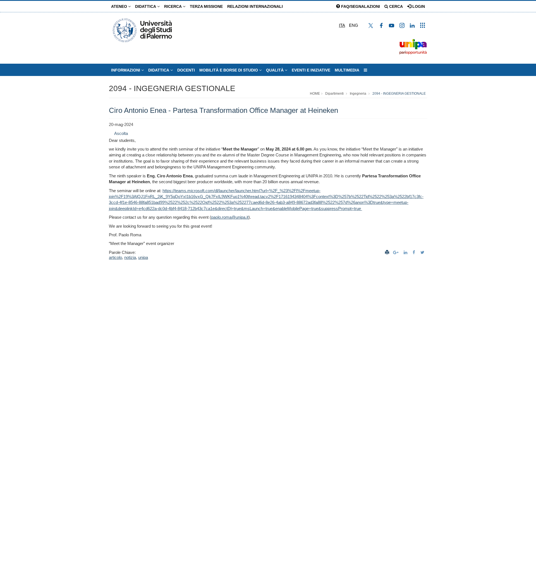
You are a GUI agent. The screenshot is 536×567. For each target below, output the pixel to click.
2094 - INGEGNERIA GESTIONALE (172, 88)
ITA (342, 25)
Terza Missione (206, 6)
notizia (130, 257)
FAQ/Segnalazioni (360, 6)
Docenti (186, 70)
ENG (353, 25)
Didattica (146, 6)
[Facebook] (415, 252)
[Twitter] (423, 252)
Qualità (275, 70)
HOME (315, 94)
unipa (143, 257)
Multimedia (347, 70)
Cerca (395, 6)
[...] (365, 70)
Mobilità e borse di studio (229, 70)
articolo (115, 257)
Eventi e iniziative (311, 70)
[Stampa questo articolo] (387, 252)
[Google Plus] (396, 252)
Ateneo (119, 6)
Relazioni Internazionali (255, 6)
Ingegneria (358, 94)
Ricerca (173, 6)
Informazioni (126, 70)
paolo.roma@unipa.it (229, 217)
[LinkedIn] (406, 252)
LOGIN (418, 6)
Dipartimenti (334, 94)
